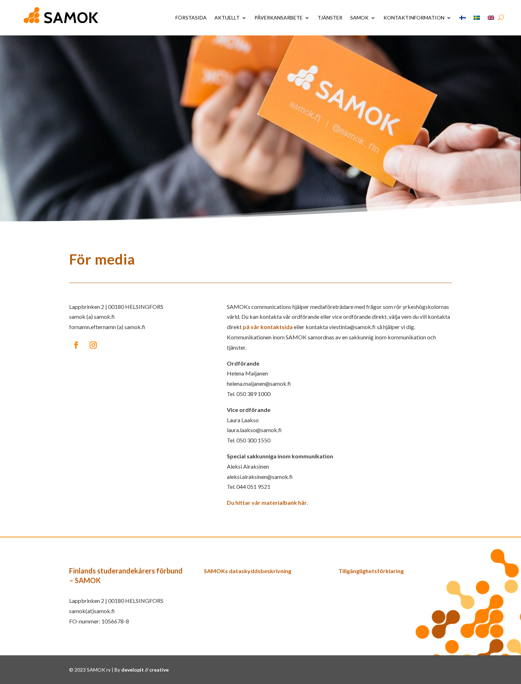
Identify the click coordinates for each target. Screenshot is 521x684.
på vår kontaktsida (268, 326)
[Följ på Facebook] (76, 345)
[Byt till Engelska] (491, 18)
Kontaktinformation (413, 18)
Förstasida (191, 18)
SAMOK (359, 18)
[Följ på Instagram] (93, 345)
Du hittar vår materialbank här (267, 502)
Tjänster (330, 18)
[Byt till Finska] (462, 18)
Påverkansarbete (278, 18)
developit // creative (145, 670)
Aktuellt (227, 18)
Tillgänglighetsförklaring (371, 570)
